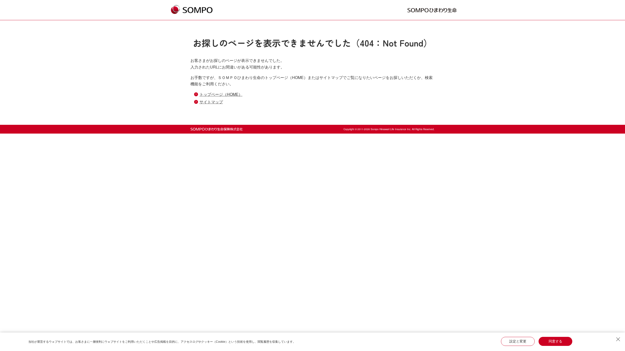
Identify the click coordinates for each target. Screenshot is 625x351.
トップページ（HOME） (220, 94)
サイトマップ (211, 102)
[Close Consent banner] (618, 339)
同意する (555, 341)
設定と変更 (517, 341)
